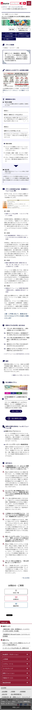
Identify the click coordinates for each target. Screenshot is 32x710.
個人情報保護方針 (16, 694)
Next (29, 399)
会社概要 (4, 691)
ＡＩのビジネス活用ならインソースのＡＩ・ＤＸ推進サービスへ (16, 90)
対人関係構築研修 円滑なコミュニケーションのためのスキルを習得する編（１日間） (16, 237)
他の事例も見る (17, 418)
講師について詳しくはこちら (21, 375)
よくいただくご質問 (23, 36)
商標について (17, 697)
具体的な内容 (9, 36)
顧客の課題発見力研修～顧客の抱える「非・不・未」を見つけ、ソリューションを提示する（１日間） (16, 264)
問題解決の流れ (23, 33)
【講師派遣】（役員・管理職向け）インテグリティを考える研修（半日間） (16, 630)
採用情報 (22, 691)
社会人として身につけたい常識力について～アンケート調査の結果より (16, 644)
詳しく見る (15, 411)
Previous (3, 399)
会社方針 (4, 694)
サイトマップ (26, 697)
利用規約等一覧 (6, 697)
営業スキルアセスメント (13, 431)
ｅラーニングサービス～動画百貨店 (16, 444)
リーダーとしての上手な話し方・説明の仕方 (16, 648)
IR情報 (13, 691)
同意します (16, 707)
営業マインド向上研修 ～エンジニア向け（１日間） (16, 214)
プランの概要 (9, 33)
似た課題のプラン (9, 39)
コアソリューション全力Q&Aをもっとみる (17, 354)
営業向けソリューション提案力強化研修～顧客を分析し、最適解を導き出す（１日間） (16, 290)
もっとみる (26, 578)
